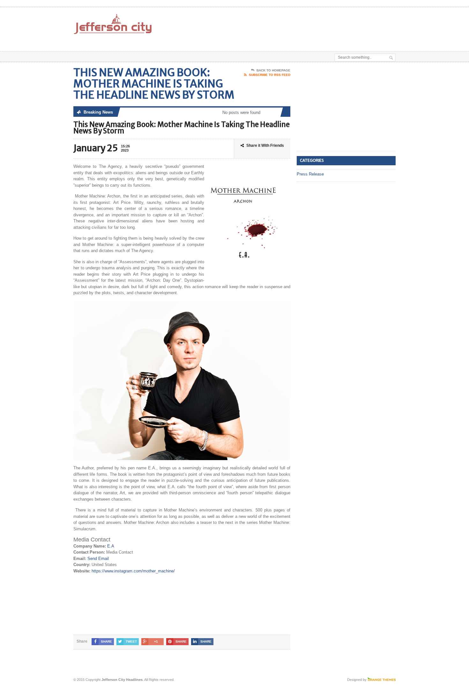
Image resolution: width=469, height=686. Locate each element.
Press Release (310, 174)
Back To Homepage (273, 70)
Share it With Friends (265, 145)
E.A (110, 546)
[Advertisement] (321, 23)
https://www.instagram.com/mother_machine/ (133, 571)
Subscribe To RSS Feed (269, 75)
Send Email (98, 558)
